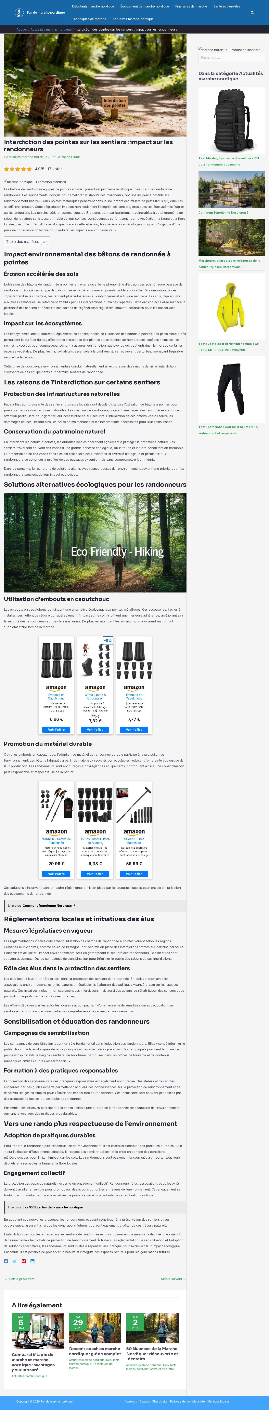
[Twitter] (15, 1261)
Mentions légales (219, 1401)
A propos (131, 1401)
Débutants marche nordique (93, 6)
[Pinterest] (24, 1261)
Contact (145, 1401)
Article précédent (19, 1279)
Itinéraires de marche (191, 6)
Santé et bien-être (226, 6)
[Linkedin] (32, 1261)
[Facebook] (6, 1261)
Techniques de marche (89, 19)
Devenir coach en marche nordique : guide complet (95, 1351)
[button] (252, 12)
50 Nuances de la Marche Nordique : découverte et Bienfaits (152, 1354)
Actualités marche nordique (133, 19)
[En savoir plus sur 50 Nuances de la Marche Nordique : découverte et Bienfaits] (152, 1328)
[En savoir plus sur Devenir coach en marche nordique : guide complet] (95, 1328)
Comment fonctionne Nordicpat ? (224, 212)
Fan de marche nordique (46, 12)
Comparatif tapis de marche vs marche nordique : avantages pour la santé (33, 1362)
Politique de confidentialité (187, 1401)
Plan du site (159, 1401)
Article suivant (173, 1279)
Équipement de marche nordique (144, 6)
